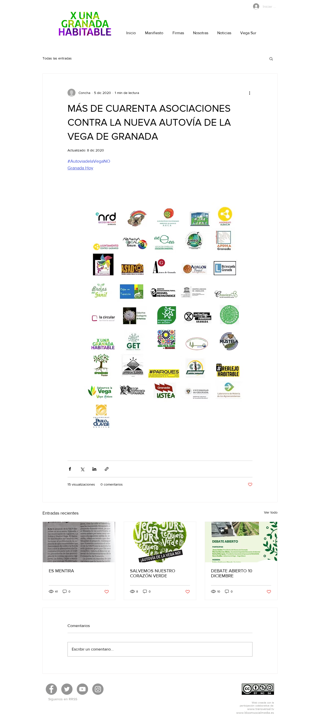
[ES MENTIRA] (79, 542)
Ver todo (271, 512)
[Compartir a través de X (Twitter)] (82, 469)
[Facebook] (51, 689)
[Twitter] (66, 689)
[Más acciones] (249, 93)
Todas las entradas (57, 58)
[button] (271, 58)
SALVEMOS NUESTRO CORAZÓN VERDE (152, 573)
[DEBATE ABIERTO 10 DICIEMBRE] (241, 542)
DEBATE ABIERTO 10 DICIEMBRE (231, 573)
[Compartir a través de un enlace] (106, 469)
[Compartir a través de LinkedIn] (94, 469)
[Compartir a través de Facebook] (70, 469)
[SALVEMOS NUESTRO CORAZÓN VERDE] (160, 542)
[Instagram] (98, 689)
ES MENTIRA (61, 570)
